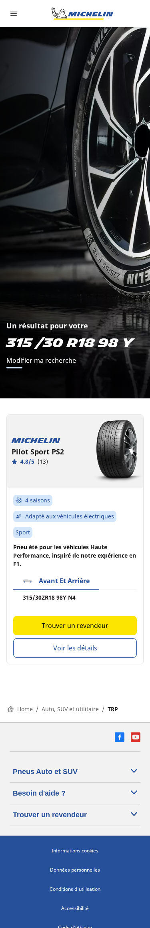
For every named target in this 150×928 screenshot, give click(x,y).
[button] (56, 581)
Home (25, 709)
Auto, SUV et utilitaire (70, 709)
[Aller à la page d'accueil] (82, 13)
